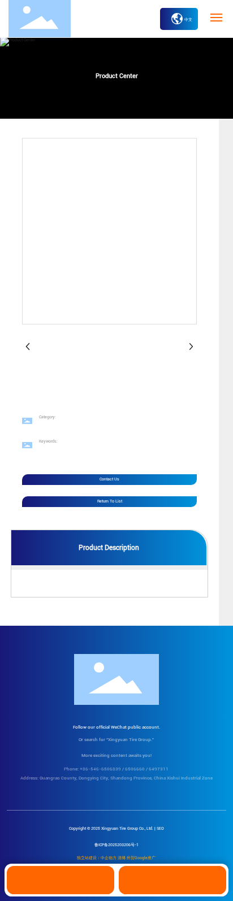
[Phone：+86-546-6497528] (172, 880)
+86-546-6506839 (100, 769)
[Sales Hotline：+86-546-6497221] (60, 880)
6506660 (135, 769)
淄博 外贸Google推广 (137, 858)
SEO (160, 828)
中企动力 (108, 858)
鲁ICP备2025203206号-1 (116, 845)
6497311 (159, 769)
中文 (188, 20)
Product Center (117, 76)
